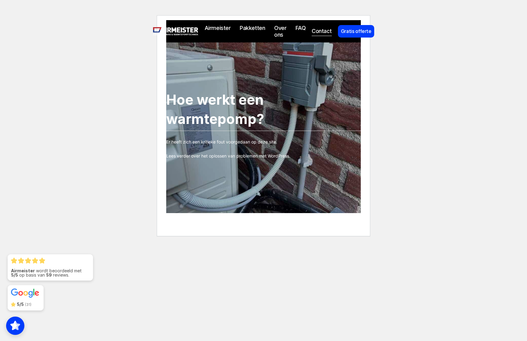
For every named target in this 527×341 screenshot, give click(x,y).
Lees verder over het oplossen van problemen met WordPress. (228, 155)
